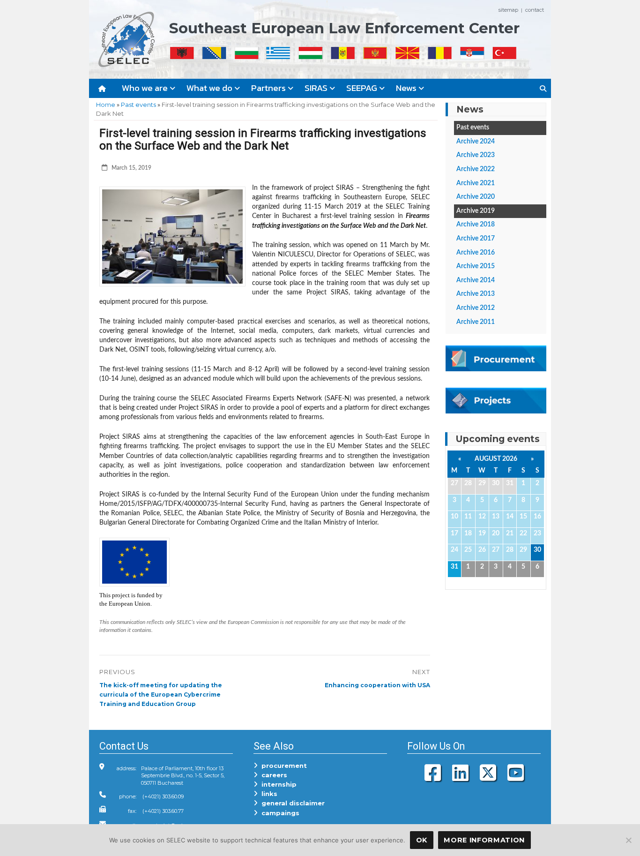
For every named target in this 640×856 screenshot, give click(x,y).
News (407, 88)
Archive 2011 (475, 322)
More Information (484, 840)
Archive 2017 (475, 238)
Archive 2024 (475, 141)
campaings (278, 813)
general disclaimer (291, 803)
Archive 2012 (475, 308)
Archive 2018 (475, 224)
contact (534, 10)
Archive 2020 (475, 197)
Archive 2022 (475, 169)
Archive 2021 (475, 183)
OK (421, 840)
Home (105, 104)
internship (277, 784)
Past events (138, 104)
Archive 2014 (475, 280)
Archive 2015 (475, 266)
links (267, 793)
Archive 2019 (475, 211)
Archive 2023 (475, 155)
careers (272, 775)
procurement (282, 765)
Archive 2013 (475, 294)
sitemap (508, 10)
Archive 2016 (475, 252)
